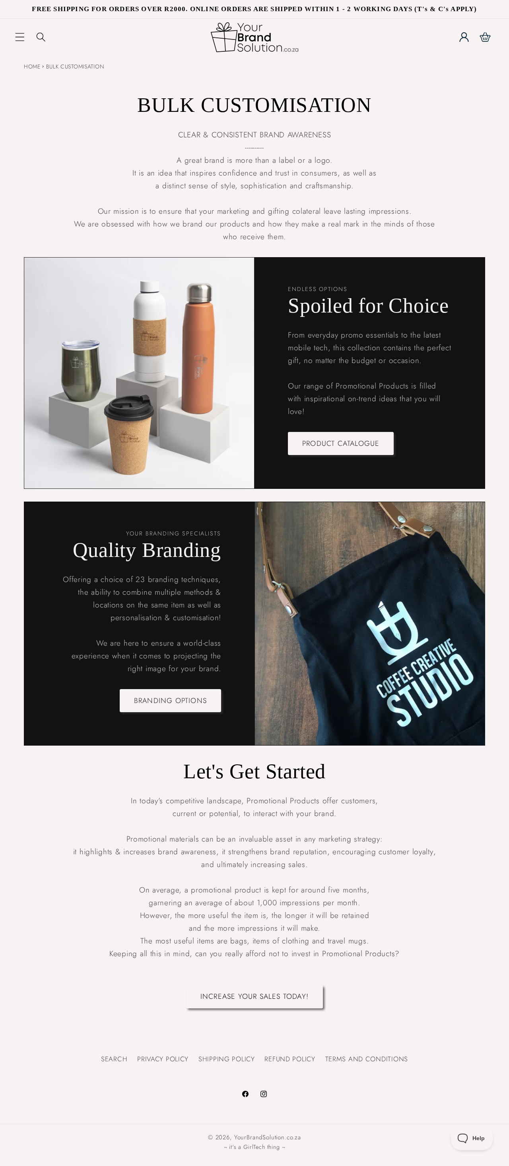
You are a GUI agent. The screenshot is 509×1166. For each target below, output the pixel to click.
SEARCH (114, 1059)
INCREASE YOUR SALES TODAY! (254, 997)
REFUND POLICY (289, 1059)
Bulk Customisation (75, 66)
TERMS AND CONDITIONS (366, 1059)
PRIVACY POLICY (162, 1059)
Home (32, 66)
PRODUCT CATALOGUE (340, 443)
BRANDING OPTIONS (170, 700)
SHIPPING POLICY (226, 1059)
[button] (20, 37)
